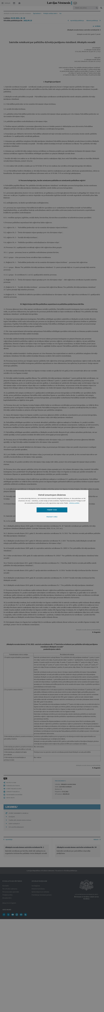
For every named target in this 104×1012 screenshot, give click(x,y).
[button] (52, 516)
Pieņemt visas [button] (52, 510)
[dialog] (52, 506)
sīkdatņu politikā (74, 503)
